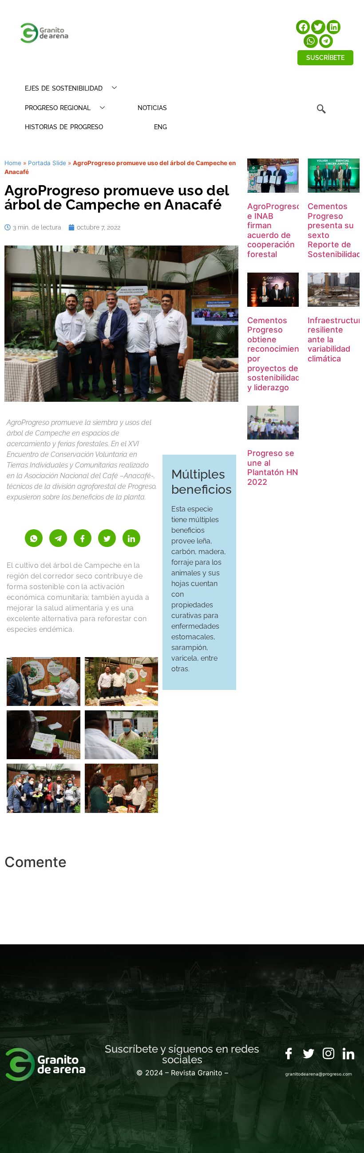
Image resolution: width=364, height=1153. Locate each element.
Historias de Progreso (64, 127)
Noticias (152, 107)
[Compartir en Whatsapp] (34, 538)
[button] (303, 27)
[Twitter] (308, 1054)
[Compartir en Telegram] (58, 538)
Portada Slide (47, 162)
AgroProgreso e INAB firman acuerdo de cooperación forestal (274, 230)
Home (12, 162)
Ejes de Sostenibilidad (64, 88)
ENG (160, 127)
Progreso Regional (58, 107)
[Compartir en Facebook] (82, 538)
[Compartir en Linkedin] (131, 538)
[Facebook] (288, 1054)
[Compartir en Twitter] (107, 538)
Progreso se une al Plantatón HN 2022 (272, 467)
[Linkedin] (348, 1054)
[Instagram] (328, 1054)
